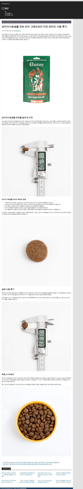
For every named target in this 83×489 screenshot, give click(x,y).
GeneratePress (22, 488)
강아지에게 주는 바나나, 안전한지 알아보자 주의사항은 (45, 474)
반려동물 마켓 (9, 15)
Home (4, 22)
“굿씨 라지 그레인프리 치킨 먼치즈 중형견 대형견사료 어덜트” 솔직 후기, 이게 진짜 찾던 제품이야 (31, 462)
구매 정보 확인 (36, 42)
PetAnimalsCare (6, 3)
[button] (3, 18)
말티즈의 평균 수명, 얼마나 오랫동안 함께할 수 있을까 (9, 474)
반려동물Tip (8, 13)
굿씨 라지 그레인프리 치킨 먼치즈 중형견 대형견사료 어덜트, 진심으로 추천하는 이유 (27, 464)
